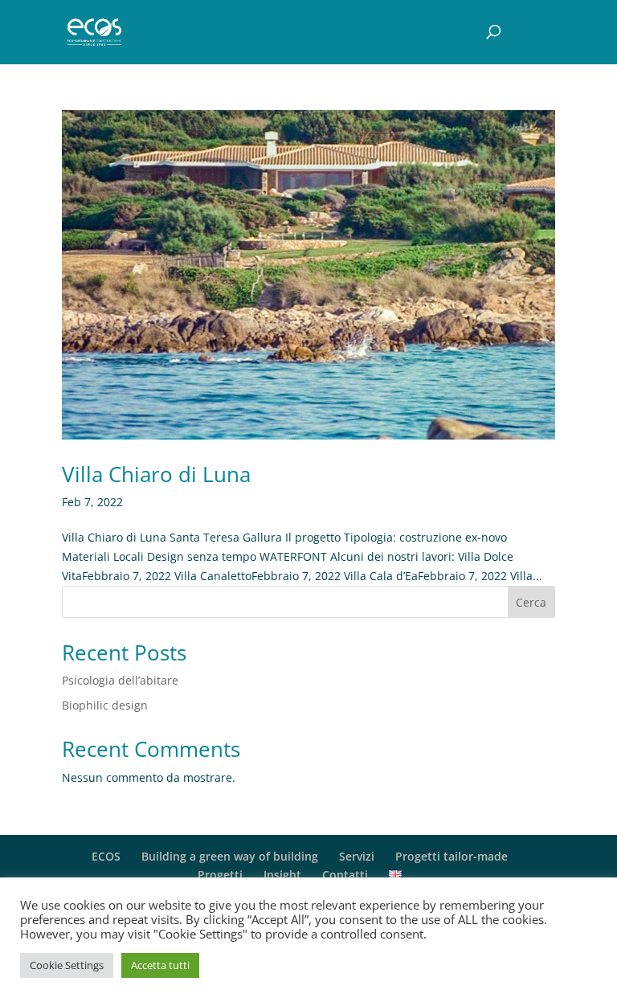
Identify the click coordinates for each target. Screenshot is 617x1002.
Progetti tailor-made (451, 856)
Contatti (345, 874)
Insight (282, 874)
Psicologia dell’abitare (120, 680)
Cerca (531, 602)
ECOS (106, 856)
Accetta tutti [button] (160, 965)
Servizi (356, 856)
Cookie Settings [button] (67, 965)
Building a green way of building (229, 856)
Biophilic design (105, 705)
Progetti (220, 874)
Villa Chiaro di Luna (156, 474)
